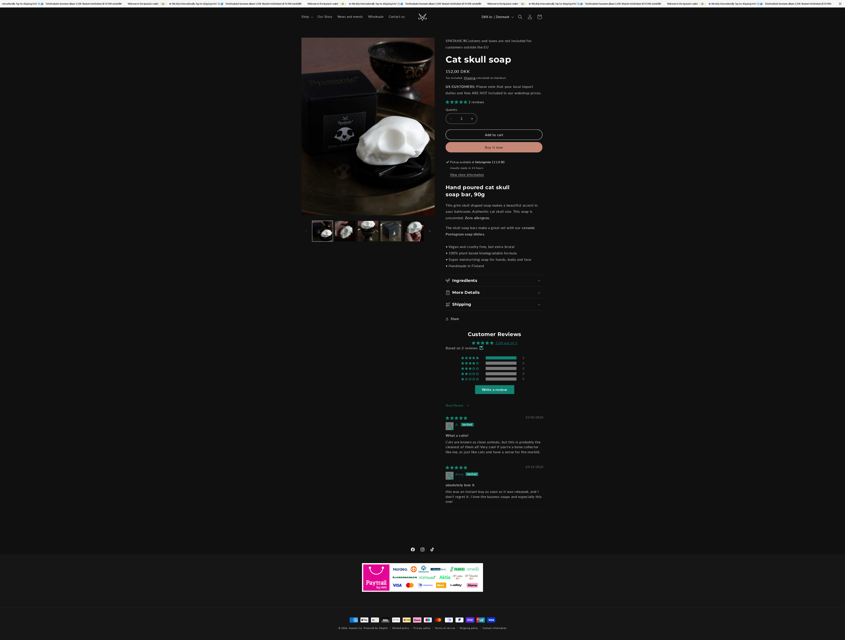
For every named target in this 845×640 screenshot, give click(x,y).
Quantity (451, 109)
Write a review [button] (494, 389)
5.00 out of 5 (506, 343)
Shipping (470, 78)
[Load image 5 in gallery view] (413, 231)
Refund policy (400, 627)
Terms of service (445, 627)
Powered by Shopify (376, 628)
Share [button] (455, 319)
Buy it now (494, 147)
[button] (307, 16)
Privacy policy (422, 627)
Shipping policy (469, 627)
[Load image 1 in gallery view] (322, 231)
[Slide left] (306, 231)
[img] (456, 418)
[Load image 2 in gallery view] (345, 231)
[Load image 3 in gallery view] (368, 231)
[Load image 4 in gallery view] (390, 231)
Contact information (495, 627)
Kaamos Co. (356, 628)
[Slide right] (430, 231)
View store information (467, 175)
